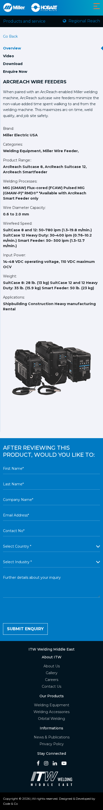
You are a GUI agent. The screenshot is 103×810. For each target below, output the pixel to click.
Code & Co (10, 803)
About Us (52, 666)
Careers (51, 679)
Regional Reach (84, 21)
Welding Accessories (52, 712)
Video (8, 56)
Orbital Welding (51, 718)
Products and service (24, 21)
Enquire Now (15, 71)
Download (12, 64)
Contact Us (51, 686)
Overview (12, 48)
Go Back (10, 36)
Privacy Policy (52, 744)
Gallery (52, 673)
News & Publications (52, 737)
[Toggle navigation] (96, 6)
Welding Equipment (51, 705)
